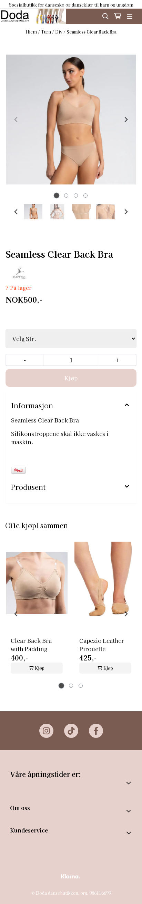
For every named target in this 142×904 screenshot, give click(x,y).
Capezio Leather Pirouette (101, 644)
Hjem (32, 32)
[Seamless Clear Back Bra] (71, 119)
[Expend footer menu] (129, 833)
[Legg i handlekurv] (71, 378)
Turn (46, 32)
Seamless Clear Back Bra (91, 32)
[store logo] (33, 16)
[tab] (57, 196)
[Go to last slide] (16, 211)
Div (59, 32)
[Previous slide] (16, 119)
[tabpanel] (36, 611)
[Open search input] (105, 16)
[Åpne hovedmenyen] (129, 16)
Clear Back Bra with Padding (31, 644)
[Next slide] (125, 119)
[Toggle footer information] (129, 810)
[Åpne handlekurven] (117, 16)
